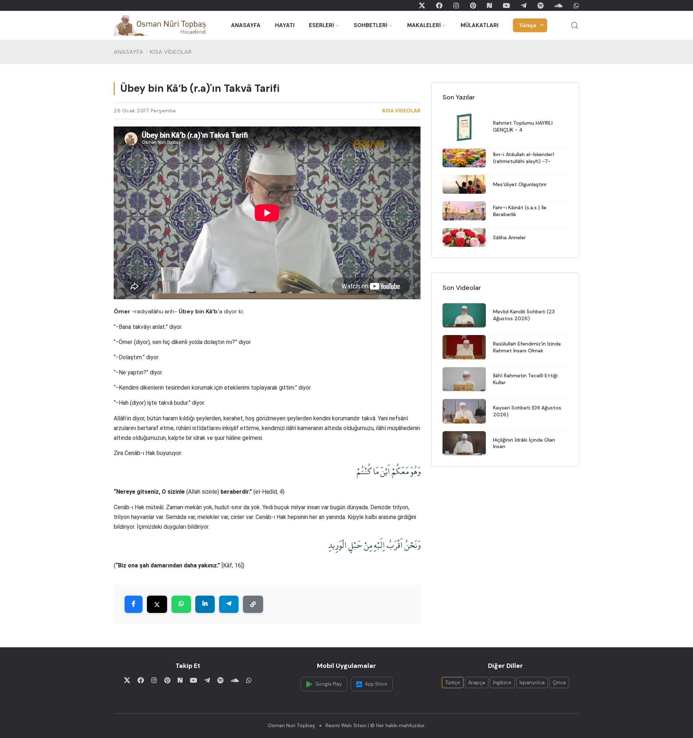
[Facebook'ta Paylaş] (134, 604)
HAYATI (285, 25)
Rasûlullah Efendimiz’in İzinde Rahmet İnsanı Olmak (527, 347)
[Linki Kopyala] (253, 604)
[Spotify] (540, 5)
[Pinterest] (473, 5)
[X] (422, 5)
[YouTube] (506, 5)
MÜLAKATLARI (479, 25)
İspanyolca (532, 682)
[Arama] (574, 25)
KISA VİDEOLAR (171, 52)
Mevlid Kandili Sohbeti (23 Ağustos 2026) (524, 315)
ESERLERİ (321, 25)
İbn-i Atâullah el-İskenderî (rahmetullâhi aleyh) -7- (523, 157)
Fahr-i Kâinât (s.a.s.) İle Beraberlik (519, 211)
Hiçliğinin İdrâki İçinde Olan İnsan (524, 443)
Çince (559, 682)
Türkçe (527, 25)
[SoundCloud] (558, 5)
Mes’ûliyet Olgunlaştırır (520, 184)
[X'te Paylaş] (157, 604)
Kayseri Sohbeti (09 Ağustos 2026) (527, 411)
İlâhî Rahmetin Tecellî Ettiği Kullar (525, 379)
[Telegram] (524, 5)
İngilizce (502, 682)
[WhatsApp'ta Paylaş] (181, 604)
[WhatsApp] (576, 5)
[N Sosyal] (489, 5)
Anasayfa (128, 52)
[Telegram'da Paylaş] (229, 604)
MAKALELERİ (424, 25)
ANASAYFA (246, 25)
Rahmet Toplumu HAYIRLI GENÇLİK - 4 (523, 126)
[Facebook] (439, 5)
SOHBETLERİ (370, 25)
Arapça (476, 682)
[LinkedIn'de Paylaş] (205, 604)
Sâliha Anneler (509, 237)
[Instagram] (456, 5)
